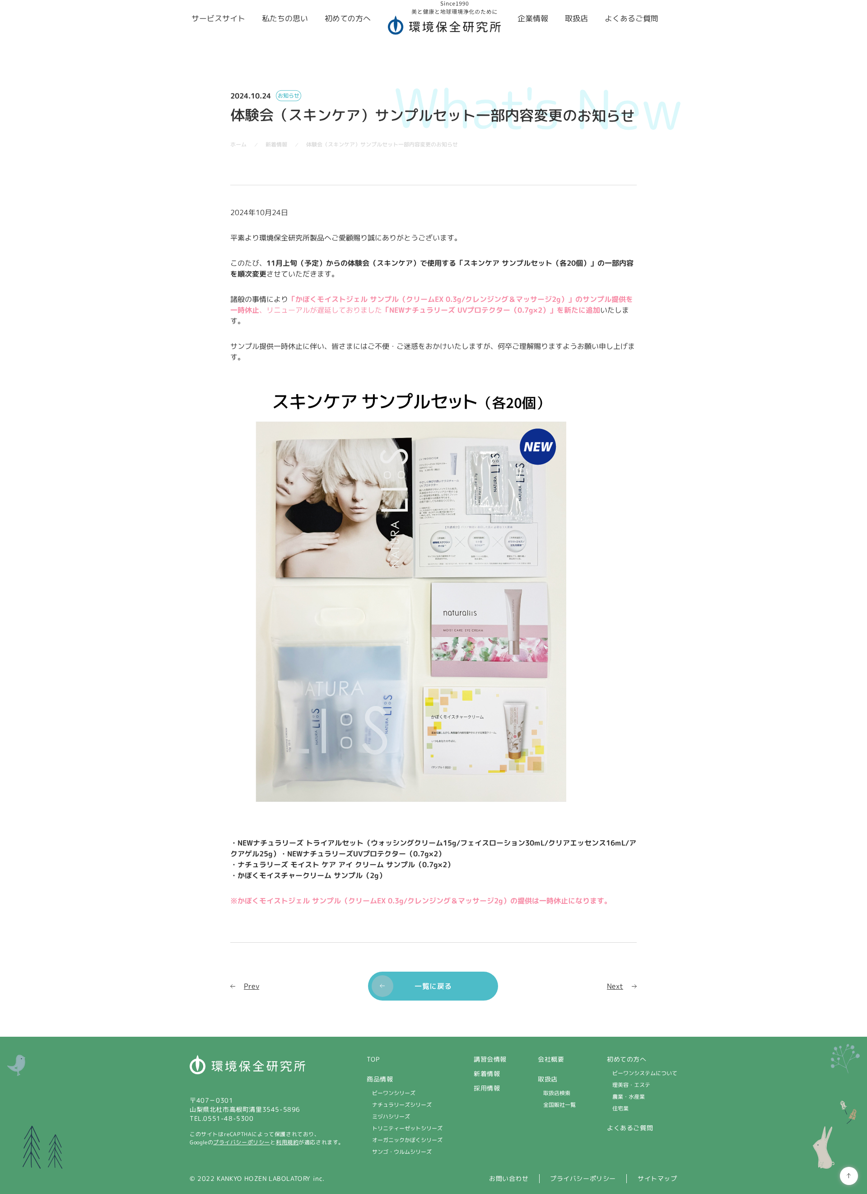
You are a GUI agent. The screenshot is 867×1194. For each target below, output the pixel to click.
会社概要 (551, 1059)
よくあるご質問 (630, 1127)
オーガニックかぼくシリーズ (407, 1140)
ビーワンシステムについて (644, 1073)
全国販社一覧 (559, 1105)
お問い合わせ (509, 1178)
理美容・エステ (631, 1085)
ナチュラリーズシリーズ (402, 1105)
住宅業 (620, 1108)
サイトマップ (657, 1178)
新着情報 (487, 1073)
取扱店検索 (556, 1093)
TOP (373, 1059)
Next (615, 986)
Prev (251, 986)
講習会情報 (490, 1059)
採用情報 (487, 1088)
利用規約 (287, 1142)
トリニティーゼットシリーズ (407, 1128)
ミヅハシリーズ (391, 1116)
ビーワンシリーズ (393, 1093)
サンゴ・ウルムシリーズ (402, 1152)
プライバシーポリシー (241, 1142)
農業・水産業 (628, 1096)
